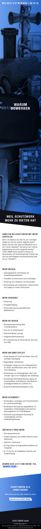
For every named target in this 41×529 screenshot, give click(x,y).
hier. (32, 528)
